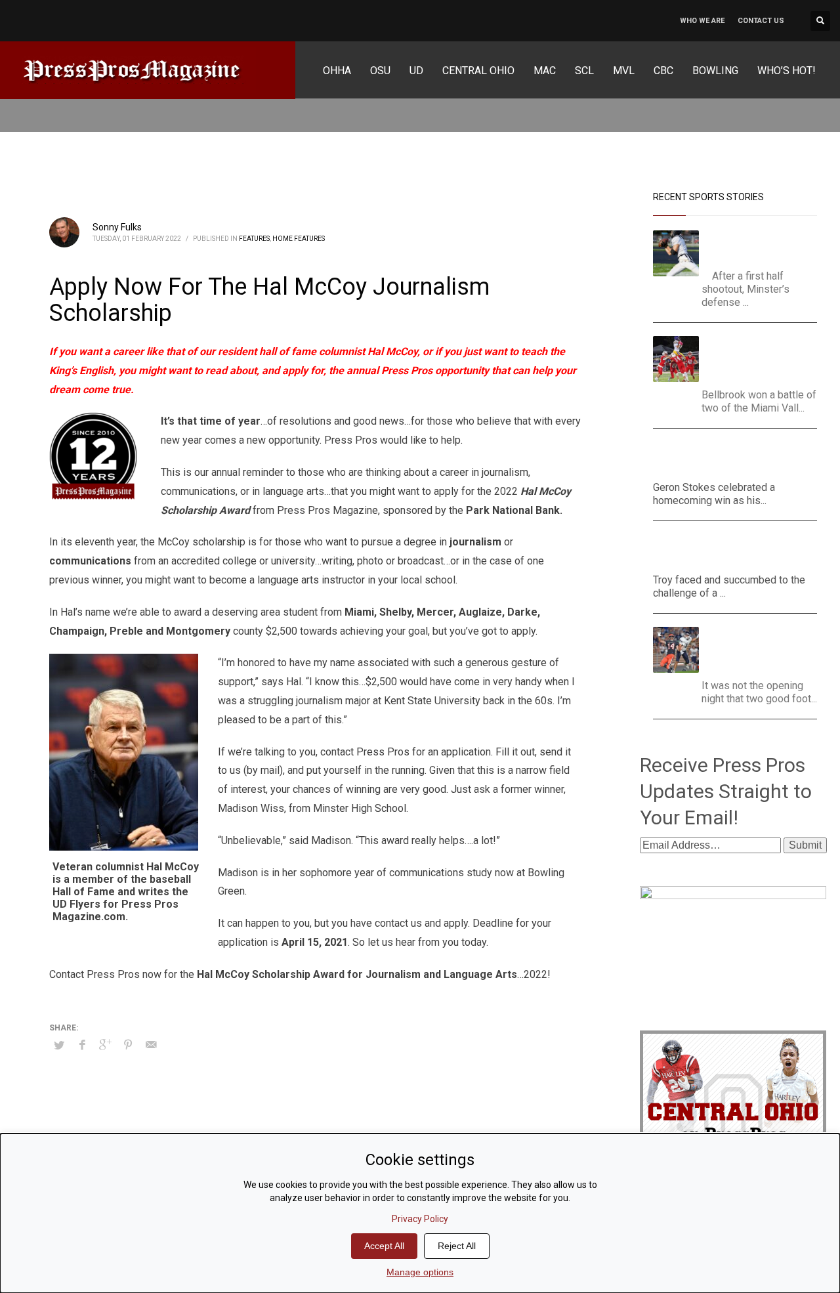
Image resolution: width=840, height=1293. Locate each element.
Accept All (384, 1245)
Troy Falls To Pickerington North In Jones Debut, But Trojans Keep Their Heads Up (729, 550)
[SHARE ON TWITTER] (59, 1045)
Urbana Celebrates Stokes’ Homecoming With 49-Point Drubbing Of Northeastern (730, 458)
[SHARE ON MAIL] (151, 1045)
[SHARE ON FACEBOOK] (82, 1045)
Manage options (420, 1272)
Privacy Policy (420, 1219)
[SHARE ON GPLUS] (105, 1045)
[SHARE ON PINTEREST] (128, 1045)
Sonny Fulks (117, 227)
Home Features (298, 238)
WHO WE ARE (702, 20)
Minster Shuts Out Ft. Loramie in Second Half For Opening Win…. (761, 246)
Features (254, 238)
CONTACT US (761, 20)
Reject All (457, 1245)
